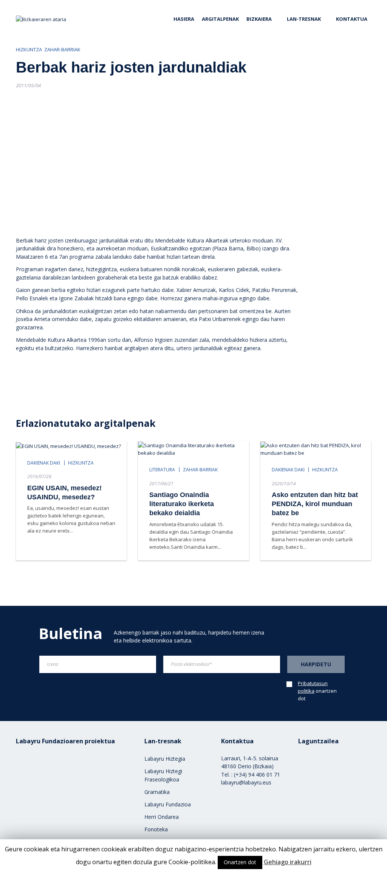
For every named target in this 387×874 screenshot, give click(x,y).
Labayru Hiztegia (164, 758)
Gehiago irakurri (287, 862)
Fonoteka (156, 829)
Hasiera (183, 18)
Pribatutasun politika (313, 687)
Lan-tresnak (304, 18)
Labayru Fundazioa (167, 804)
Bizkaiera (259, 18)
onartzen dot (317, 691)
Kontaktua (351, 18)
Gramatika (157, 791)
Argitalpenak (220, 18)
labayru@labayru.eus (246, 782)
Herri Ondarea (161, 816)
